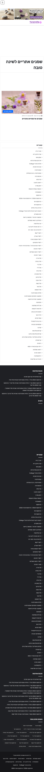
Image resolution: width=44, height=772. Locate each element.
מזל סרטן (38, 277)
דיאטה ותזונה (37, 182)
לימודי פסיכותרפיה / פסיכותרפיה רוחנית (30, 245)
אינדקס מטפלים (10, 762)
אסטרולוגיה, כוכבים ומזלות (33, 173)
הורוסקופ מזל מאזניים (35, 739)
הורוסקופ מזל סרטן (22, 739)
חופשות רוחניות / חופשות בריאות (32, 217)
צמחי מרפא (38, 318)
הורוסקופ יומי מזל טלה (35, 732)
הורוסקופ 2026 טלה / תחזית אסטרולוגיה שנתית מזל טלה (25, 380)
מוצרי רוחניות (37, 255)
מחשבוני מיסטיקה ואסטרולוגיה (32, 296)
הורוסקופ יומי (37, 201)
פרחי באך (38, 315)
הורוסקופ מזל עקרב (9, 739)
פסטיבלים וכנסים (36, 312)
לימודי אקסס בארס (36, 239)
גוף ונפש (38, 179)
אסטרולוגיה (38, 170)
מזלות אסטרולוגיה (36, 293)
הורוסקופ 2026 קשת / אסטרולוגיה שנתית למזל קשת (26, 714)
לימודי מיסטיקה (37, 242)
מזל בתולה (38, 261)
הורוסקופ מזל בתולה (8, 732)
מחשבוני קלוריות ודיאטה (34, 299)
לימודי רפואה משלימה (35, 252)
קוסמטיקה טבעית (36, 324)
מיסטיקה (38, 302)
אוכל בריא (38, 151)
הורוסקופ (38, 195)
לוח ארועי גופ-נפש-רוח (34, 230)
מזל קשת (38, 283)
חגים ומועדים (37, 214)
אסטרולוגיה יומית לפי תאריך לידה (32, 729)
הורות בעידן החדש (36, 208)
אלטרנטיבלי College (35, 163)
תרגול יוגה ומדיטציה (35, 359)
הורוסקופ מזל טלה (12, 736)
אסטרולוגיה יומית (27, 725)
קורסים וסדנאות (36, 331)
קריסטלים (38, 340)
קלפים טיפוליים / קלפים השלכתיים (31, 337)
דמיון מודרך (38, 186)
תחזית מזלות (22, 746)
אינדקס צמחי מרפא (35, 160)
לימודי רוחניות (37, 249)
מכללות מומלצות (36, 305)
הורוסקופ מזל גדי (36, 736)
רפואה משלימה (37, 349)
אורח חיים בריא (37, 154)
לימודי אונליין (37, 236)
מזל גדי (39, 264)
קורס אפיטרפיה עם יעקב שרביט (32, 376)
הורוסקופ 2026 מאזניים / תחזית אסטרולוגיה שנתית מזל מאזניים (23, 708)
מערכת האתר (37, 116)
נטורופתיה (29, 758)
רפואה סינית (37, 353)
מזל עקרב (38, 280)
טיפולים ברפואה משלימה (34, 220)
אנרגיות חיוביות (37, 167)
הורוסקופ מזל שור (23, 743)
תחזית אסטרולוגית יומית (35, 746)
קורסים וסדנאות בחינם (35, 334)
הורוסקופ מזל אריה (21, 732)
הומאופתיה (38, 192)
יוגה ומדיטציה (37, 223)
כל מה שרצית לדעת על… (34, 227)
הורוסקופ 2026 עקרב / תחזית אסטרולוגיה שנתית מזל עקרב (24, 711)
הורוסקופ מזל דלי (24, 736)
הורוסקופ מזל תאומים (10, 743)
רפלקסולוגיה (37, 356)
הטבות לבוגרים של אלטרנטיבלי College (30, 211)
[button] (2, 2)
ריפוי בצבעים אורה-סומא (34, 346)
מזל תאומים (38, 290)
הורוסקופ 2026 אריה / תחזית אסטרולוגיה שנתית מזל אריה (25, 701)
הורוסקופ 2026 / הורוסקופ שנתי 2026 (30, 198)
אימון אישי (38, 157)
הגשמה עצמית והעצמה (35, 189)
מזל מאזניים (38, 274)
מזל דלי (39, 267)
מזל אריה (38, 258)
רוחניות (39, 343)
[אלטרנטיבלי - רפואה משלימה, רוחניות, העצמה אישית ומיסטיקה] (34, 22)
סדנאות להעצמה (36, 308)
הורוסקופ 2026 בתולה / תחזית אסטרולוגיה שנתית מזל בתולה (24, 704)
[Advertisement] (22, 428)
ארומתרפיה (38, 176)
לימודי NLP (38, 233)
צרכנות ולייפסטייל (36, 321)
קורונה (39, 327)
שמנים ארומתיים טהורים (32, 118)
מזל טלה (38, 271)
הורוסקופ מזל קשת (36, 743)
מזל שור (39, 286)
